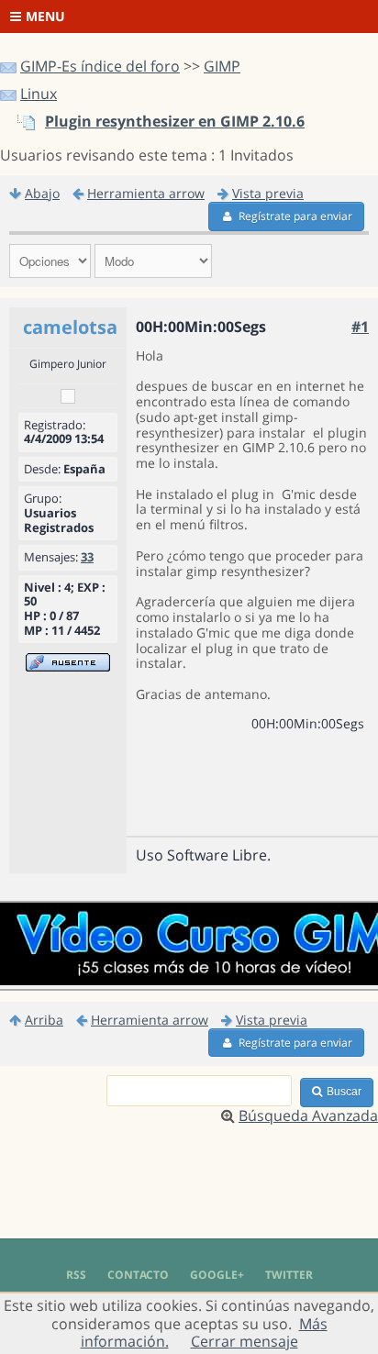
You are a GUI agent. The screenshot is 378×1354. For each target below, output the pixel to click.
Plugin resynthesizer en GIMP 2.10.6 (175, 121)
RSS (76, 1274)
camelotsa (70, 327)
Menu (45, 16)
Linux (38, 93)
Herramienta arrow (146, 193)
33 (87, 557)
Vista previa (268, 193)
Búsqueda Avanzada (308, 1115)
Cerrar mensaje (244, 1341)
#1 (360, 326)
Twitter (289, 1274)
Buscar (344, 1091)
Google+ (217, 1274)
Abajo (42, 193)
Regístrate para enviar (295, 216)
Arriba (44, 1019)
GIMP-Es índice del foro (100, 66)
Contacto (138, 1274)
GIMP (222, 66)
